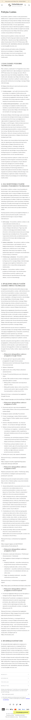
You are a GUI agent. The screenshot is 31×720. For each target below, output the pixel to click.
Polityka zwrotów (10, 715)
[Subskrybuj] (29, 694)
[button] (25, 5)
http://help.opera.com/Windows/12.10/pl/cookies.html (15, 585)
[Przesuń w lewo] (2, 1)
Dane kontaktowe (23, 716)
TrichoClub (12, 713)
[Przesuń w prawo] (28, 1)
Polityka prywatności (20, 715)
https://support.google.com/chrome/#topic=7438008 (15, 399)
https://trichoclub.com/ (7, 22)
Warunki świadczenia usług (11, 716)
